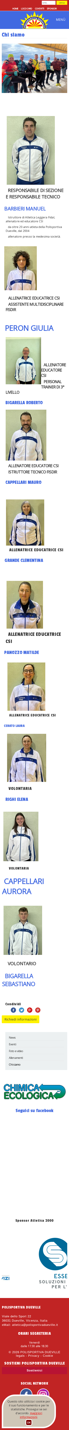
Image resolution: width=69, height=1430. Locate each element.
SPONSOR (52, 8)
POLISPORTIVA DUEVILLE (40, 1352)
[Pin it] (38, 1012)
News (12, 1038)
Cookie (48, 1355)
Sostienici (34, 1370)
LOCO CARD (26, 8)
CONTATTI (39, 8)
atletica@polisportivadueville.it (35, 1325)
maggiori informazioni (31, 1415)
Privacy (33, 1355)
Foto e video (16, 1051)
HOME (15, 8)
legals (20, 1355)
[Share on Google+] (30, 1012)
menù (60, 19)
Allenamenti (16, 1058)
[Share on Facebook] (13, 1012)
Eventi (12, 1044)
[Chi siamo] (34, 1101)
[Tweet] (21, 1012)
